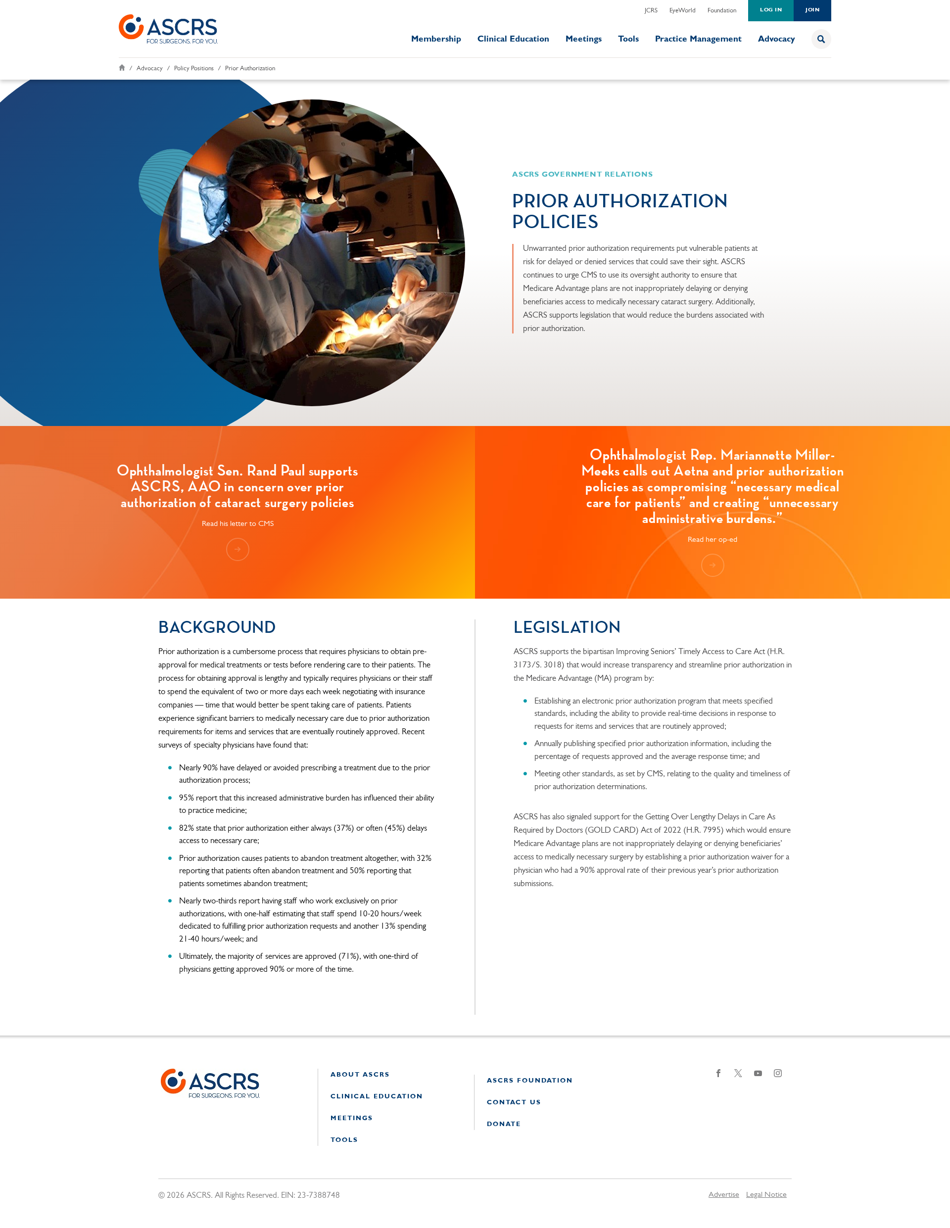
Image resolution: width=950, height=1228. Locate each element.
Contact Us (514, 1102)
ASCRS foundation (530, 1081)
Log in (771, 10)
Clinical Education (513, 39)
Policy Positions (194, 68)
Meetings (584, 39)
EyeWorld (682, 10)
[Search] (821, 39)
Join (812, 10)
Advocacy (776, 39)
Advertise (724, 1195)
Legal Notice (766, 1195)
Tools (628, 39)
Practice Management (698, 39)
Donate (504, 1124)
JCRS (651, 10)
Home (122, 67)
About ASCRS (360, 1075)
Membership (436, 39)
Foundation (722, 10)
